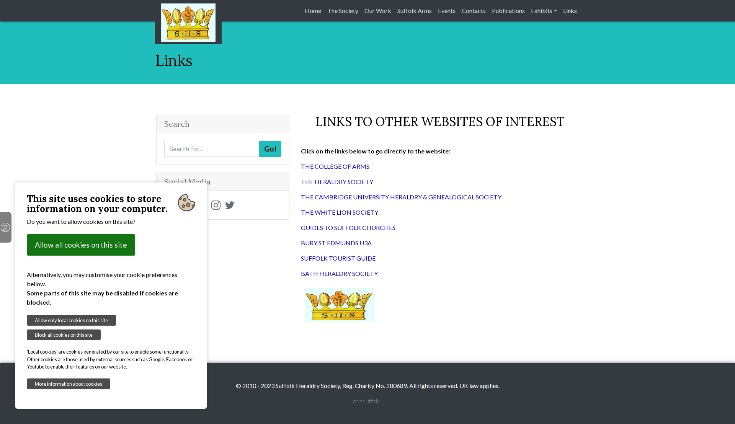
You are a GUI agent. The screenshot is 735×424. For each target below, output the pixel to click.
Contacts (474, 10)
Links (570, 10)
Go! (270, 148)
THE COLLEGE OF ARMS (335, 166)
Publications (508, 10)
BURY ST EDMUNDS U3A (336, 242)
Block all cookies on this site (64, 335)
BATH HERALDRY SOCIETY (339, 273)
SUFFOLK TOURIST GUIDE (338, 258)
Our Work (377, 10)
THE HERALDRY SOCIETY (337, 181)
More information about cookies (68, 384)
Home (313, 10)
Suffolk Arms (414, 10)
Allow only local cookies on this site (71, 320)
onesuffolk (366, 400)
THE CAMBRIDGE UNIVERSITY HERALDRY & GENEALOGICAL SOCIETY (401, 197)
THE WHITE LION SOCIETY (339, 212)
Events (447, 10)
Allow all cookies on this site (81, 244)
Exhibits (541, 10)
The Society (342, 10)
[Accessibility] (5, 227)
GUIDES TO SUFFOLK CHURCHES (348, 227)
